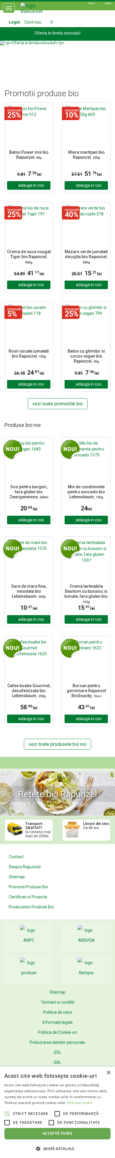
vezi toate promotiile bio (57, 404)
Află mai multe (79, 1102)
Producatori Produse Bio (31, 907)
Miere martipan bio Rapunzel (86, 155)
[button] (8, 58)
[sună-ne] (108, 3)
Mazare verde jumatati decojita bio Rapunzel (86, 256)
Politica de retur (57, 1012)
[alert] (57, 1112)
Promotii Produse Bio (28, 887)
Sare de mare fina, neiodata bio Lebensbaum (28, 591)
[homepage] (38, 10)
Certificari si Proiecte (28, 897)
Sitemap (17, 876)
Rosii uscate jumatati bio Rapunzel (29, 353)
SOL (57, 1052)
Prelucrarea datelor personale (57, 1042)
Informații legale (57, 1022)
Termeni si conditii (57, 1002)
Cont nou (32, 22)
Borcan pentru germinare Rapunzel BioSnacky (86, 690)
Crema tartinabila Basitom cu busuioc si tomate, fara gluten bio (86, 594)
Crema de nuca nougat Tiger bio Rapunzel (29, 256)
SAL (57, 1062)
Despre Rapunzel (25, 866)
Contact (16, 856)
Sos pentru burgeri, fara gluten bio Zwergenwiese (28, 491)
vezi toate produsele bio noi (57, 744)
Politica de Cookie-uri (57, 1032)
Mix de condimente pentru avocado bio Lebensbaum (86, 491)
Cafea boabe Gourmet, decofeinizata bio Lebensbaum (28, 690)
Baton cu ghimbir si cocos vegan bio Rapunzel (86, 356)
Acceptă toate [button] (57, 1133)
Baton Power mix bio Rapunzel (29, 155)
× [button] (108, 1073)
